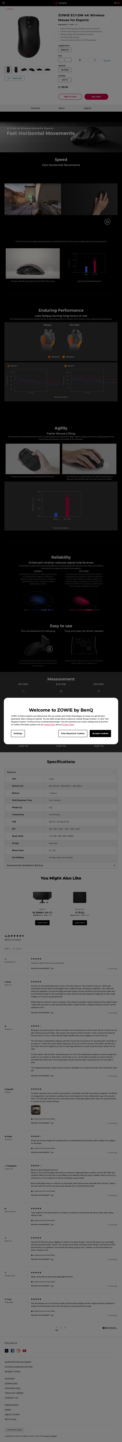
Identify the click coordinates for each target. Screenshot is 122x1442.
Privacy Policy (68, 725)
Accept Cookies (100, 733)
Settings (18, 733)
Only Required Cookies (73, 733)
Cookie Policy (49, 725)
